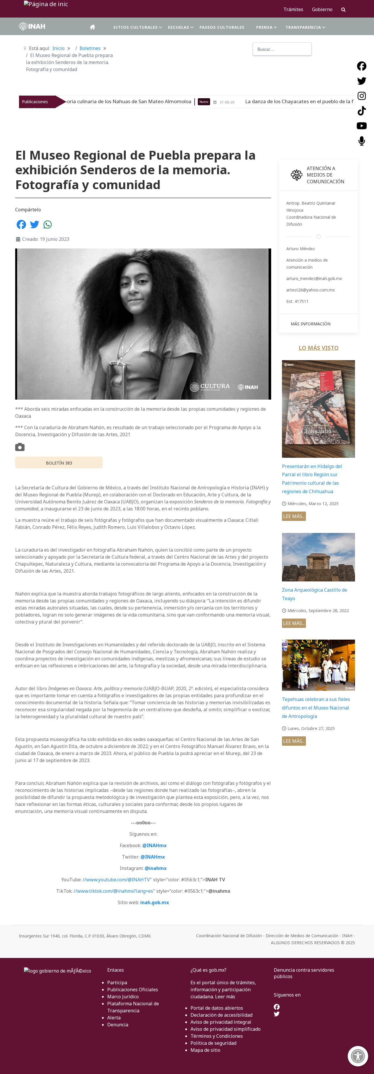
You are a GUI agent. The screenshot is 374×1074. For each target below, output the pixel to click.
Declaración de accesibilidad (221, 1015)
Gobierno (322, 9)
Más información (310, 324)
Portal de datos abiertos (217, 1008)
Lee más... (294, 516)
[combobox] (282, 49)
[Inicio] (93, 27)
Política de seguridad (213, 1043)
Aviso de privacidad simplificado (226, 1029)
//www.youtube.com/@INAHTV (116, 879)
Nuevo (150, 102)
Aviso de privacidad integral (221, 1022)
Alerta (114, 1017)
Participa (117, 982)
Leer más (225, 996)
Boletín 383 (59, 463)
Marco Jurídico (123, 996)
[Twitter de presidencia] (277, 1014)
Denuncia (117, 1024)
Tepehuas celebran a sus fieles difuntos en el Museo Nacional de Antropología (316, 707)
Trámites (293, 9)
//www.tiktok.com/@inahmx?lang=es (113, 891)
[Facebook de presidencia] (277, 1007)
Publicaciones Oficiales (132, 989)
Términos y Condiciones (217, 1036)
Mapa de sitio (205, 1050)
